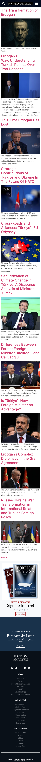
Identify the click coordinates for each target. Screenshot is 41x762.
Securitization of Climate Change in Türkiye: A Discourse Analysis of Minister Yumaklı (18, 284)
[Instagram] (20, 668)
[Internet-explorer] (16, 668)
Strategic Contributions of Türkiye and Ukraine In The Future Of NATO (19, 175)
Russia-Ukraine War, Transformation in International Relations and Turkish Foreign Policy (19, 508)
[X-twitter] (12, 668)
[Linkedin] (29, 668)
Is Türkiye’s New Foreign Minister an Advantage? (17, 404)
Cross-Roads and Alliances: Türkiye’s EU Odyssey (19, 227)
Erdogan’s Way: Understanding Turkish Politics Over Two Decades (18, 62)
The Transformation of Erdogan (19, 12)
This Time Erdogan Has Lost (20, 122)
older (4, 557)
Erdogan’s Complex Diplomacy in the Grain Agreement (19, 458)
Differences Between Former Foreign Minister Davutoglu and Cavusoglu (20, 350)
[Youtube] (25, 668)
